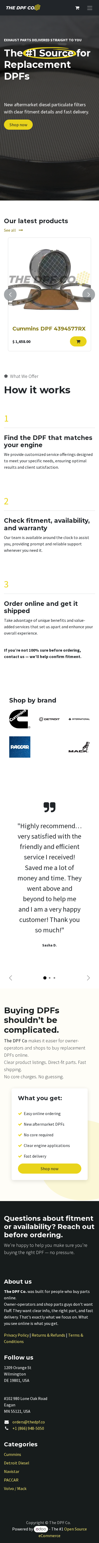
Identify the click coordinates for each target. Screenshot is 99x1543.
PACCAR (11, 1480)
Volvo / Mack (15, 1488)
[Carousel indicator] (44, 977)
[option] (49, 294)
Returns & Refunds (48, 1335)
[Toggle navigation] (89, 7)
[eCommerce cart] (77, 7)
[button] (78, 341)
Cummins (12, 1454)
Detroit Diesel (16, 1463)
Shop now (18, 124)
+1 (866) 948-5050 (28, 1428)
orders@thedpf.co (28, 1421)
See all (10, 230)
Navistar (11, 1471)
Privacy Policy (16, 1335)
